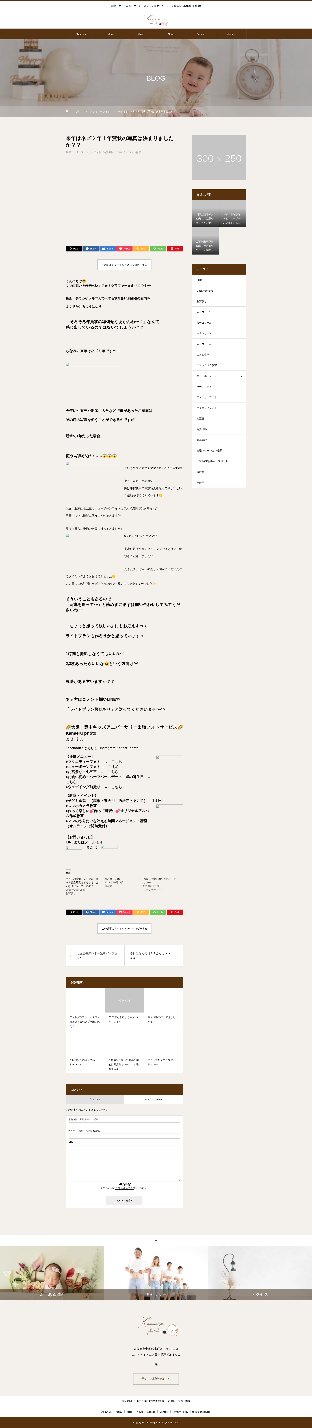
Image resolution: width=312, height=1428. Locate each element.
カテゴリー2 (204, 322)
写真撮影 (108, 152)
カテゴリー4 (204, 344)
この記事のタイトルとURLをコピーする (124, 264)
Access (201, 34)
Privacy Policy (180, 1411)
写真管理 (202, 439)
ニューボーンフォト (208, 375)
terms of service (201, 1411)
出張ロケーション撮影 (128, 152)
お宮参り (202, 301)
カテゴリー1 (204, 312)
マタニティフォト (207, 407)
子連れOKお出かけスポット (212, 461)
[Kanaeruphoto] (156, 20)
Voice (141, 34)
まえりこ (90, 748)
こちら (116, 762)
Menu (111, 34)
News (171, 34)
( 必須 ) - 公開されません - (86, 1131)
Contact (231, 34)
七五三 (200, 418)
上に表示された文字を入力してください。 (124, 1188)
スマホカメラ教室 (207, 365)
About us (81, 34)
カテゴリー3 (204, 333)
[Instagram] (156, 1365)
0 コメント (95, 1099)
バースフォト (204, 386)
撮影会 (200, 471)
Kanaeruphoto (127, 748)
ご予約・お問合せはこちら (156, 1378)
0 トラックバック (153, 1099)
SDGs (200, 280)
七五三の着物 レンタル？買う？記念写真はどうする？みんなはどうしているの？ (82, 882)
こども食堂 (203, 354)
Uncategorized (205, 290)
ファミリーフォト (91, 152)
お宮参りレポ (112, 878)
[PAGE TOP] (156, 1240)
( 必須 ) (84, 1119)
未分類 (200, 482)
